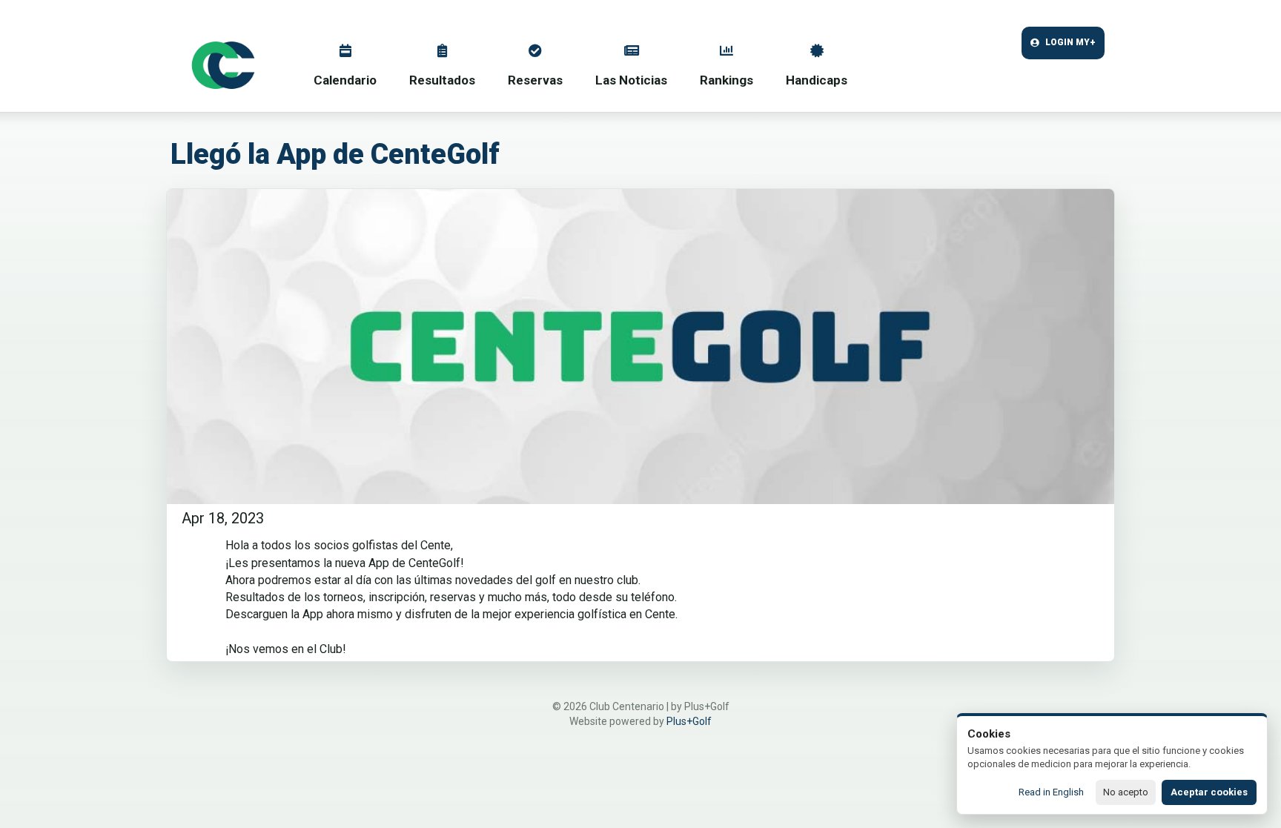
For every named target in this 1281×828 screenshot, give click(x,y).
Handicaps (816, 80)
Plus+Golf (689, 721)
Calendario (345, 80)
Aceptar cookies (1209, 792)
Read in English (1051, 792)
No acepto (1125, 792)
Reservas (535, 80)
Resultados (442, 80)
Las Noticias (631, 80)
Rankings (726, 80)
